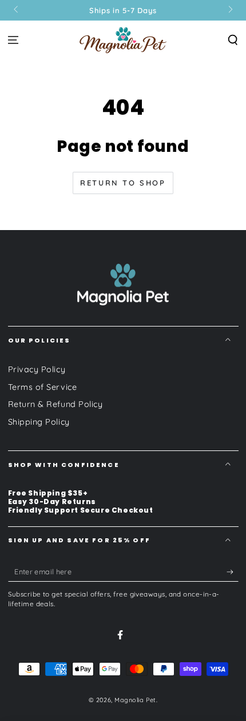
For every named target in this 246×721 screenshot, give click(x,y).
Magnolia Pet (135, 700)
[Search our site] (232, 40)
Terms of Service (42, 387)
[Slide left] (17, 10)
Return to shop (122, 182)
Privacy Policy (37, 369)
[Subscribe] (233, 572)
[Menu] (13, 40)
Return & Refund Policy (55, 404)
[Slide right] (230, 10)
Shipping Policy (39, 422)
